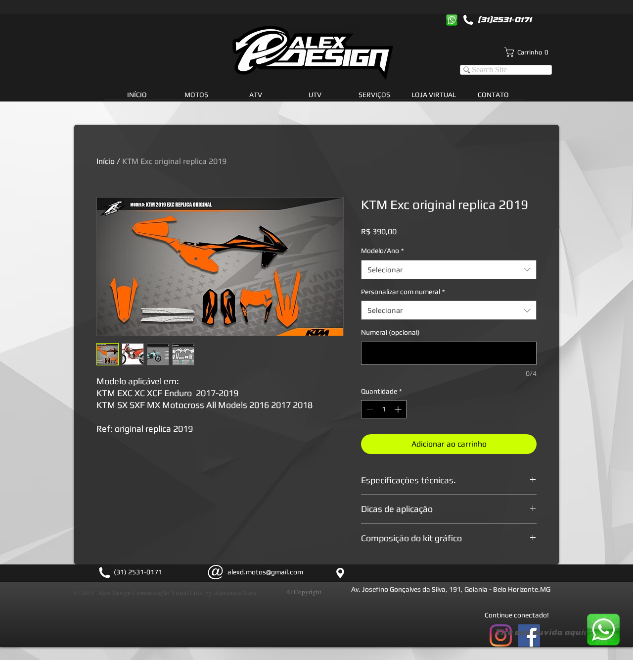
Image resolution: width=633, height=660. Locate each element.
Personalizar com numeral (403, 292)
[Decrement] (368, 409)
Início (105, 161)
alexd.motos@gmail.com (265, 572)
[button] (374, 98)
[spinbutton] (384, 409)
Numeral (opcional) (390, 332)
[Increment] (399, 409)
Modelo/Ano (382, 250)
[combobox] (449, 269)
